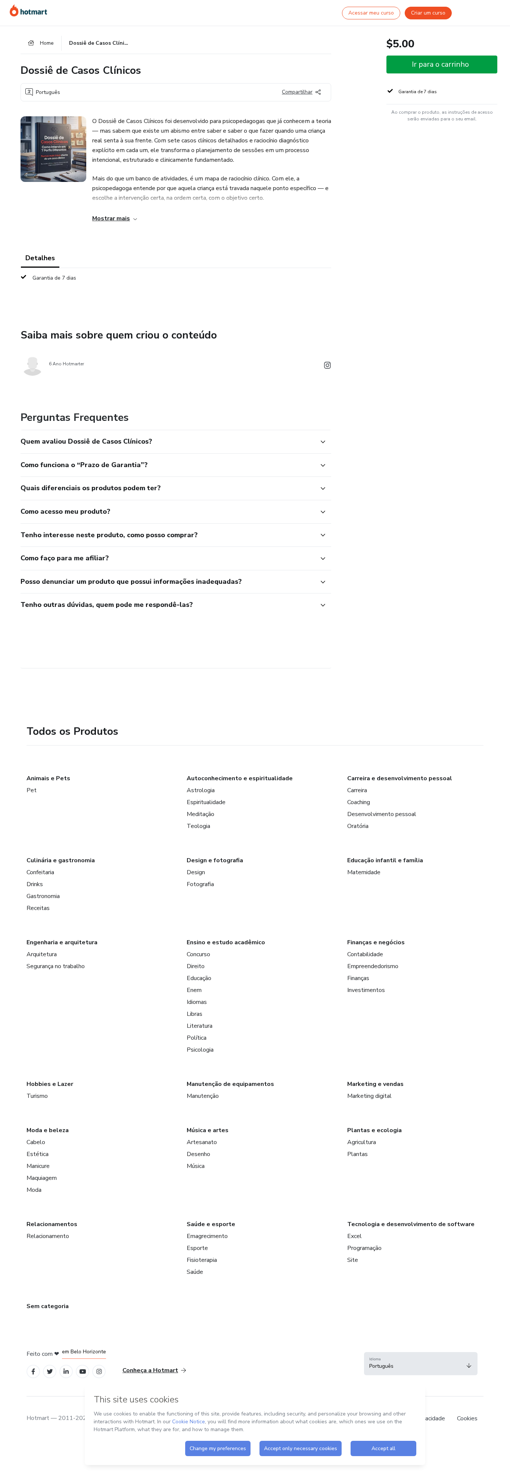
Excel (354, 1236)
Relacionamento (48, 1236)
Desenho (198, 1154)
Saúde (195, 1272)
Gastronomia (43, 896)
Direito (196, 966)
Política (196, 1038)
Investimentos (366, 990)
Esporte (197, 1248)
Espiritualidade (206, 802)
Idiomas (197, 1002)
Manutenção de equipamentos (230, 1084)
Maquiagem (42, 1178)
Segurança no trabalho (56, 966)
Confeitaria (40, 872)
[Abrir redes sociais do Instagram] (327, 367)
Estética (38, 1154)
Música (196, 1166)
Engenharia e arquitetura (62, 942)
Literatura (199, 1026)
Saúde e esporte (211, 1224)
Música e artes (207, 1130)
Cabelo (36, 1142)
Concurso (198, 954)
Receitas (38, 908)
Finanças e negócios (376, 942)
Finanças (358, 978)
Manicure (38, 1166)
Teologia (198, 826)
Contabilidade (365, 954)
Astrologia (201, 790)
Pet (32, 790)
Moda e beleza (48, 1130)
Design (196, 872)
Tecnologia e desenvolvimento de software (411, 1224)
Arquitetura (42, 954)
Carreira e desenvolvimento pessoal (399, 778)
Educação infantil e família (385, 860)
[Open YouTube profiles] (82, 1372)
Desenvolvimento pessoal (381, 814)
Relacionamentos (52, 1224)
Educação (199, 978)
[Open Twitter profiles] (50, 1372)
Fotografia (200, 884)
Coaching (358, 802)
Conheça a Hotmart (150, 1370)
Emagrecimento (207, 1236)
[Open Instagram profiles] (99, 1372)
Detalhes (40, 257)
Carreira (357, 790)
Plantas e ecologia (374, 1130)
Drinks (35, 884)
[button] (168, 442)
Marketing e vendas (375, 1084)
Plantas (357, 1154)
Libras (194, 1014)
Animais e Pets (48, 778)
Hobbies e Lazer (50, 1084)
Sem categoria (48, 1306)
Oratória (357, 826)
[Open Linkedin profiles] (66, 1372)
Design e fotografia (215, 860)
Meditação (200, 814)
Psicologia (200, 1050)
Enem (194, 990)
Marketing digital (369, 1096)
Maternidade (363, 872)
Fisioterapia (202, 1260)
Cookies (467, 1418)
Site (352, 1260)
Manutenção (203, 1096)
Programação (364, 1248)
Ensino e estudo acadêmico (226, 942)
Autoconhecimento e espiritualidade (240, 778)
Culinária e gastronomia (61, 860)
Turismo (37, 1096)
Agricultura (361, 1142)
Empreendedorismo (372, 966)
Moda (34, 1190)
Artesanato (202, 1142)
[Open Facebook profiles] (33, 1372)
